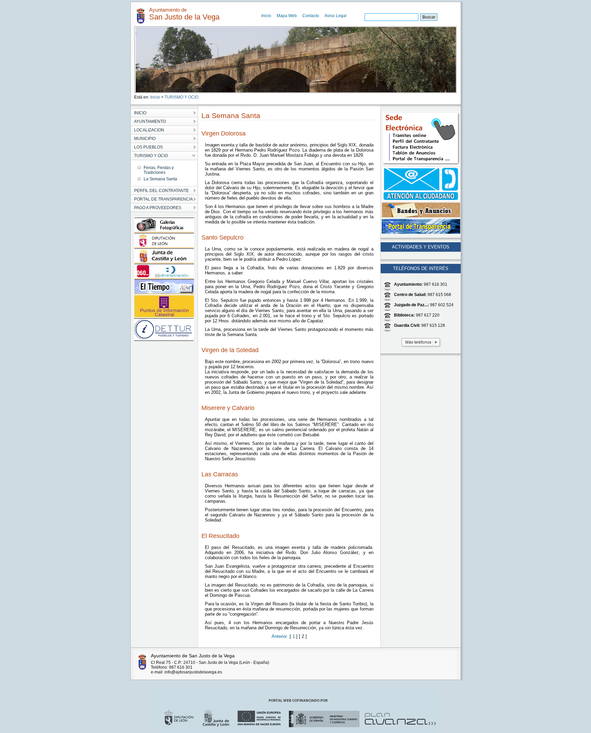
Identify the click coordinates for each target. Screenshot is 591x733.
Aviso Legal (335, 15)
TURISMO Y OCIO (181, 97)
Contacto (310, 15)
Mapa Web (287, 15)
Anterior (281, 636)
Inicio (266, 15)
